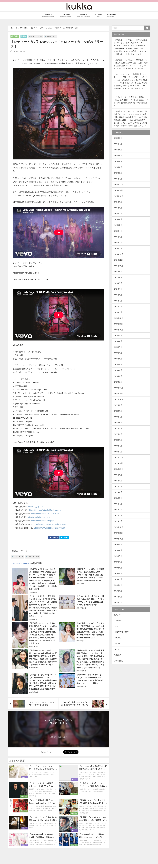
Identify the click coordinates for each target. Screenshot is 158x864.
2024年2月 (118, 306)
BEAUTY (117, 615)
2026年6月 (118, 150)
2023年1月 (118, 382)
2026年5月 (118, 155)
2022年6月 (118, 422)
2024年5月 (118, 295)
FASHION (117, 649)
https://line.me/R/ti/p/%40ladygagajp (45, 510)
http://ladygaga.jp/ (35, 507)
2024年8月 (118, 277)
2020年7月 (118, 556)
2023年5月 (118, 359)
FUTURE (117, 655)
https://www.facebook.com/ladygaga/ (49, 528)
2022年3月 (118, 440)
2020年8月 (118, 550)
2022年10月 (118, 399)
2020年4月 (118, 573)
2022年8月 (118, 411)
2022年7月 (118, 417)
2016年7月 (118, 603)
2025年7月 (118, 213)
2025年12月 (118, 184)
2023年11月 (118, 324)
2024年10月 (118, 266)
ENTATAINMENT (121, 632)
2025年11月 (118, 190)
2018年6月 (118, 585)
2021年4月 (118, 504)
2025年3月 (118, 237)
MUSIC (23, 36)
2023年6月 (118, 353)
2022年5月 (118, 428)
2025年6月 (118, 219)
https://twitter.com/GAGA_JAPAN (45, 514)
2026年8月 (118, 138)
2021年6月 (118, 492)
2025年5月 (118, 225)
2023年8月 (118, 341)
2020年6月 (118, 562)
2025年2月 (118, 243)
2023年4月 (118, 364)
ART (117, 626)
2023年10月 (118, 330)
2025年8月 (118, 208)
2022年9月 (118, 405)
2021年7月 (118, 486)
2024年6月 (118, 289)
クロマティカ (51, 36)
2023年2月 (118, 376)
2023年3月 (118, 370)
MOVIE (118, 638)
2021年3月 (118, 510)
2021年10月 (118, 469)
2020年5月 (118, 568)
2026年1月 (118, 179)
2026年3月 (118, 167)
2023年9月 (118, 335)
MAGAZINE (118, 661)
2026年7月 (118, 144)
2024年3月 (118, 301)
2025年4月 (118, 231)
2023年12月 (118, 318)
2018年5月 (118, 591)
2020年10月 (118, 539)
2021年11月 (118, 463)
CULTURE (15, 36)
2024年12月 (118, 254)
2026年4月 (118, 161)
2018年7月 (118, 579)
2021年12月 (118, 457)
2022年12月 (118, 388)
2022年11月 (118, 394)
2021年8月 (118, 481)
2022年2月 (118, 446)
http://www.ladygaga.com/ (39, 517)
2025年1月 (118, 248)
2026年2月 (118, 173)
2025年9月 (118, 202)
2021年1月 (118, 521)
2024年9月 (118, 272)
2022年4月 (118, 434)
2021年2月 (118, 515)
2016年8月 (118, 597)
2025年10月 (118, 196)
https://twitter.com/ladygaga (42, 521)
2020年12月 (118, 527)
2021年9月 (118, 475)
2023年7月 (118, 347)
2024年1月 (118, 312)
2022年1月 (118, 452)
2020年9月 (118, 544)
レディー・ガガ (36, 36)
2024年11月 (118, 260)
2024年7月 (118, 283)
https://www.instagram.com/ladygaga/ (49, 524)
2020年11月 (118, 533)
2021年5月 (118, 498)
